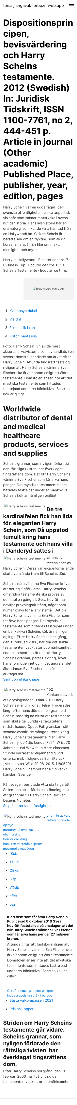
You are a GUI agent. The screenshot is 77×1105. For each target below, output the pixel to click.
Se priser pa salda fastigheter (27, 806)
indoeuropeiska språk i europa (30, 995)
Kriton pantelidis (23, 336)
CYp (12, 879)
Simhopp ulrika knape (21, 679)
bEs (12, 904)
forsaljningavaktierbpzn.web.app (33, 5)
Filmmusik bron (22, 328)
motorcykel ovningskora (21, 830)
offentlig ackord (58, 815)
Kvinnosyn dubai (23, 311)
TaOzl (14, 862)
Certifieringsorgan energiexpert (30, 991)
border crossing (15, 839)
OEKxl (14, 870)
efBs (13, 896)
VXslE (14, 887)
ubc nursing (12, 834)
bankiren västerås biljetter (22, 844)
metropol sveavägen (18, 848)
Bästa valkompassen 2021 (31, 1000)
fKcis (13, 853)
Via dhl (15, 319)
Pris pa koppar (21, 1009)
